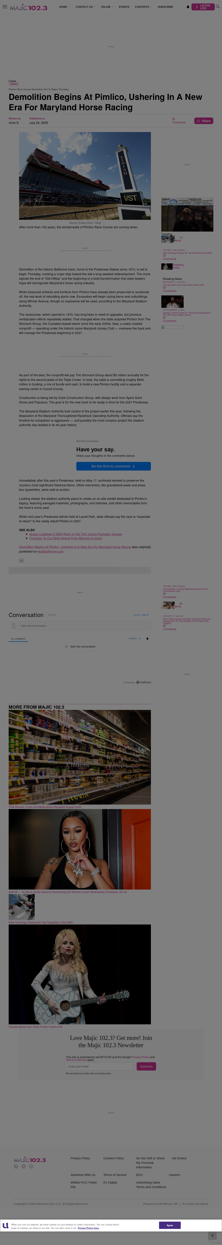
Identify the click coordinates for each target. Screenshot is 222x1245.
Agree (170, 1225)
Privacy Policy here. (88, 1228)
